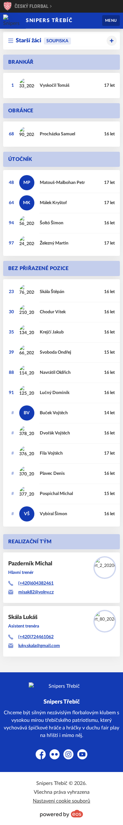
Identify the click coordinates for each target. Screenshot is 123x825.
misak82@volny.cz (36, 592)
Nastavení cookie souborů (61, 801)
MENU (111, 20)
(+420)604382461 (36, 583)
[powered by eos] (61, 813)
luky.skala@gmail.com (39, 646)
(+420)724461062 (36, 637)
